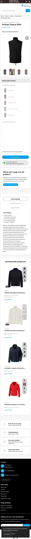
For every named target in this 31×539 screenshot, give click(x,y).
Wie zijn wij (3, 487)
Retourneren (4, 494)
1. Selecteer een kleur (8, 85)
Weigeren (13, 533)
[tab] (15, 199)
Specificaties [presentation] (15, 208)
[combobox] (13, 10)
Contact (3, 489)
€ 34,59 (8, 374)
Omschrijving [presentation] (15, 199)
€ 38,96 (8, 299)
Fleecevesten (18, 16)
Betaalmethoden (5, 491)
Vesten (11, 16)
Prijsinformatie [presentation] (15, 203)
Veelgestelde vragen (6, 498)
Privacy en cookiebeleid (6, 507)
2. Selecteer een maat (8, 122)
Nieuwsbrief (4, 496)
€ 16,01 (8, 410)
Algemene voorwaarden (6, 505)
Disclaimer (3, 510)
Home (2, 16)
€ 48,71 (8, 337)
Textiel (7, 16)
